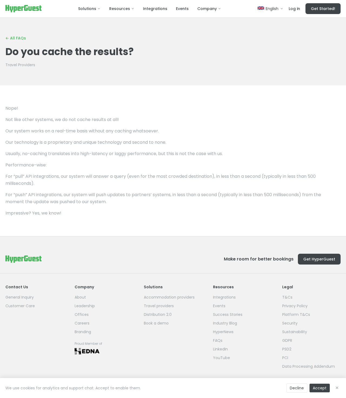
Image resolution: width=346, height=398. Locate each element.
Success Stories (227, 314)
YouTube (221, 357)
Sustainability (294, 332)
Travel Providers (20, 65)
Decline (297, 388)
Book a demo (156, 323)
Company (207, 8)
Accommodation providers (169, 297)
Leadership (85, 306)
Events (182, 8)
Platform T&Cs (296, 314)
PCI (285, 357)
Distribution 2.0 (158, 314)
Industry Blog (225, 323)
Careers (82, 323)
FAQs (217, 340)
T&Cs (287, 297)
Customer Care (20, 306)
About (80, 297)
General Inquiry (19, 297)
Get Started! (323, 8)
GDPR (287, 340)
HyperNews (223, 332)
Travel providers (159, 306)
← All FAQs (15, 38)
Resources (119, 8)
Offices (82, 314)
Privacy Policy (295, 306)
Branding (83, 332)
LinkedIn (220, 349)
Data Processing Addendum (308, 366)
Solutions (87, 8)
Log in (294, 8)
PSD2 (286, 349)
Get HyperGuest (319, 259)
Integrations (155, 8)
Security (290, 323)
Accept (320, 388)
